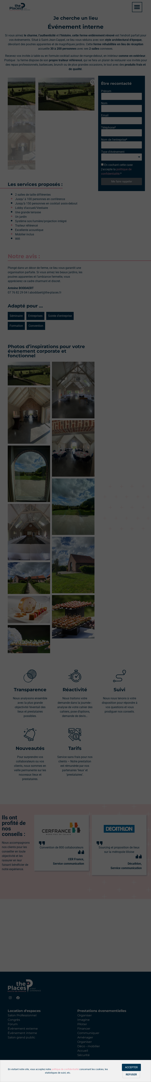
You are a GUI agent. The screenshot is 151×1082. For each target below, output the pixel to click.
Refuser (131, 1074)
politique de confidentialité (65, 1069)
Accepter (131, 1067)
